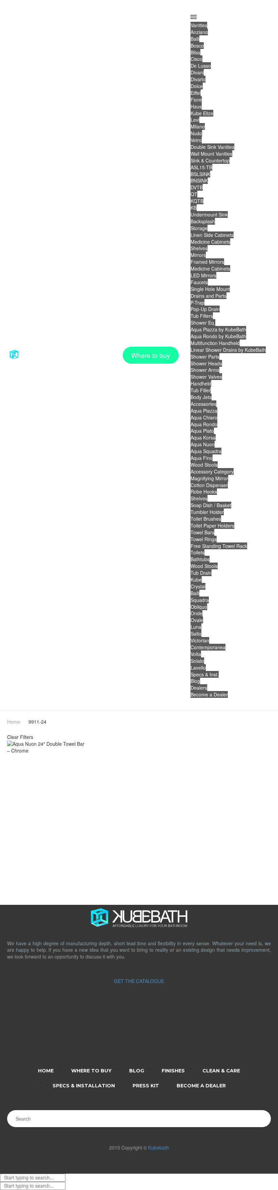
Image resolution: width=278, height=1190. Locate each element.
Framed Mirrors (207, 261)
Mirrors (198, 255)
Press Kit (146, 1086)
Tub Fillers (202, 315)
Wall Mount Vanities (211, 153)
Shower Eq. (203, 322)
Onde (196, 613)
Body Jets (201, 397)
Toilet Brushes (206, 518)
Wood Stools (204, 464)
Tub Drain (201, 572)
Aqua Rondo (204, 424)
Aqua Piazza (204, 410)
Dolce (197, 86)
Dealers (199, 687)
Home (13, 721)
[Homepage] (34, 355)
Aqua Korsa (203, 437)
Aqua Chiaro (204, 417)
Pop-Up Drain (205, 309)
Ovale (197, 620)
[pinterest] (165, 1032)
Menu (194, 17)
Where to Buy (91, 1071)
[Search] (262, 1118)
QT (194, 194)
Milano (198, 126)
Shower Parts (205, 356)
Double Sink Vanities (212, 146)
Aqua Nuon (203, 444)
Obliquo (199, 606)
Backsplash (203, 221)
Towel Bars (202, 532)
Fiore (196, 99)
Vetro (196, 140)
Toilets (197, 552)
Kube (196, 579)
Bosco (197, 45)
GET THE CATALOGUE (139, 981)
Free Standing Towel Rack (219, 545)
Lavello (198, 667)
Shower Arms (205, 369)
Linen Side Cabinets (212, 234)
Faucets (199, 282)
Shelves (199, 248)
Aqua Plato (202, 430)
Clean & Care (221, 1071)
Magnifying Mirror (209, 478)
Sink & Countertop (210, 160)
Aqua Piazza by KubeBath (218, 329)
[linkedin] (112, 1032)
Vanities (199, 25)
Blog (195, 680)
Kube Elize (202, 113)
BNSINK (199, 180)
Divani (197, 72)
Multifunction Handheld (215, 343)
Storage (199, 228)
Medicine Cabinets (210, 241)
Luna (196, 626)
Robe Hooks (204, 491)
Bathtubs (200, 559)
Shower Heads (206, 363)
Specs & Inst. (205, 674)
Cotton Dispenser (209, 485)
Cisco (196, 58)
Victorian (200, 640)
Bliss (195, 52)
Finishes (173, 1071)
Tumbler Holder (207, 511)
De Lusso (201, 65)
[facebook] (147, 1032)
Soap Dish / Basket (211, 505)
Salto (196, 633)
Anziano (199, 32)
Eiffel (196, 92)
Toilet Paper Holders (212, 525)
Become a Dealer (209, 694)
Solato (197, 660)
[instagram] (130, 1032)
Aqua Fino (202, 457)
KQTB (197, 200)
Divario (198, 79)
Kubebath (158, 1147)
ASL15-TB (201, 167)
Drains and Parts (208, 295)
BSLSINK (200, 174)
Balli (195, 38)
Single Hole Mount (210, 289)
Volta (196, 654)
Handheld (201, 383)
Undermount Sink (209, 214)
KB (194, 207)
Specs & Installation (84, 1086)
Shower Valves (206, 376)
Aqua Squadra (206, 451)
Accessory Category (212, 471)
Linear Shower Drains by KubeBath (228, 349)
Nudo (196, 133)
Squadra (200, 600)
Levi (195, 119)
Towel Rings (204, 539)
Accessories (203, 403)
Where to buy (150, 355)
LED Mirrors (203, 275)
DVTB (197, 187)
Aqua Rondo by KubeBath (218, 336)
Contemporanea (208, 647)
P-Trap (197, 302)
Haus (196, 106)
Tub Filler (201, 390)
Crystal (198, 586)
